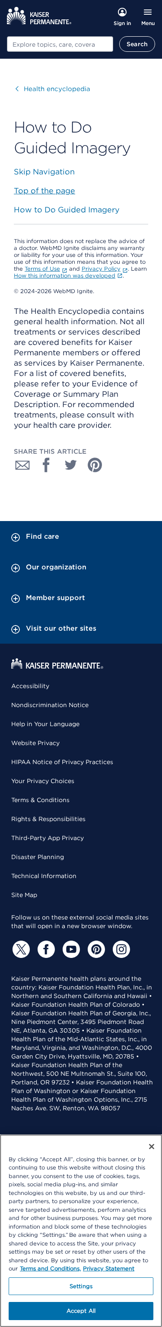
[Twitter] (20, 949)
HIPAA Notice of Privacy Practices (62, 761)
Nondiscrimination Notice (50, 704)
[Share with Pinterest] (95, 465)
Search (137, 44)
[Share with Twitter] (70, 465)
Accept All (81, 1311)
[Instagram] (120, 949)
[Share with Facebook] (46, 465)
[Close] (151, 1146)
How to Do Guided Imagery (67, 209)
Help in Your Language (45, 723)
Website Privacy (35, 742)
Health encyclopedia (53, 89)
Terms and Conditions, (50, 1268)
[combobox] (60, 44)
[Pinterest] (95, 949)
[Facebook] (45, 949)
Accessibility (30, 685)
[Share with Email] (22, 465)
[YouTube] (70, 949)
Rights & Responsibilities (48, 818)
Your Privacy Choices (42, 780)
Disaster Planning (37, 856)
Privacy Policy (101, 268)
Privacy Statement (108, 1268)
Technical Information (43, 875)
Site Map (24, 894)
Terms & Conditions (40, 799)
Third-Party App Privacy (47, 837)
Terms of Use (42, 268)
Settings (81, 1286)
